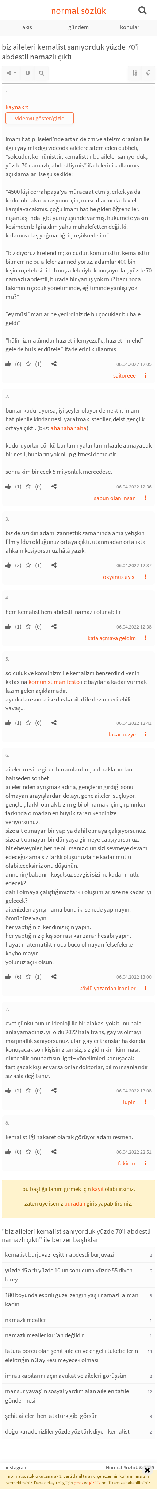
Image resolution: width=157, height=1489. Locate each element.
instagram (17, 1467)
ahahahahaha (68, 428)
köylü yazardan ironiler (107, 988)
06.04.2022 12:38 (134, 626)
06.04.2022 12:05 (134, 364)
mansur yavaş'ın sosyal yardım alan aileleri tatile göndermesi (67, 1395)
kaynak (14, 107)
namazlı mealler (25, 1320)
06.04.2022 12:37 (134, 565)
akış (27, 27)
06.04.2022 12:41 (134, 723)
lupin (129, 1102)
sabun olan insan (115, 498)
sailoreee (124, 375)
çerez (78, 1482)
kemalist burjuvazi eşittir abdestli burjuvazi (59, 1254)
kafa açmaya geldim (112, 638)
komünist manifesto (54, 682)
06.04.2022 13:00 (134, 977)
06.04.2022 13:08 (134, 1090)
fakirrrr (127, 1163)
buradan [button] (74, 1203)
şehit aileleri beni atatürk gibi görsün (51, 1416)
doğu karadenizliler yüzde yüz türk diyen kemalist (67, 1431)
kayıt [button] (98, 1188)
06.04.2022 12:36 (134, 486)
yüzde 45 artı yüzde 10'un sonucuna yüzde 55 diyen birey (69, 1275)
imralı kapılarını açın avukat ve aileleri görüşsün (65, 1376)
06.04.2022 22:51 (134, 1152)
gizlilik (95, 1482)
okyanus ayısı (119, 576)
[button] (54, 363)
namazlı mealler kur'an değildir (44, 1335)
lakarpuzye (122, 734)
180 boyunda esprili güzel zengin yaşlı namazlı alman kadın (71, 1299)
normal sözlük (78, 11)
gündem (78, 27)
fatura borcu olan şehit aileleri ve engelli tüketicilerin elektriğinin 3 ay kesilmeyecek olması (71, 1355)
